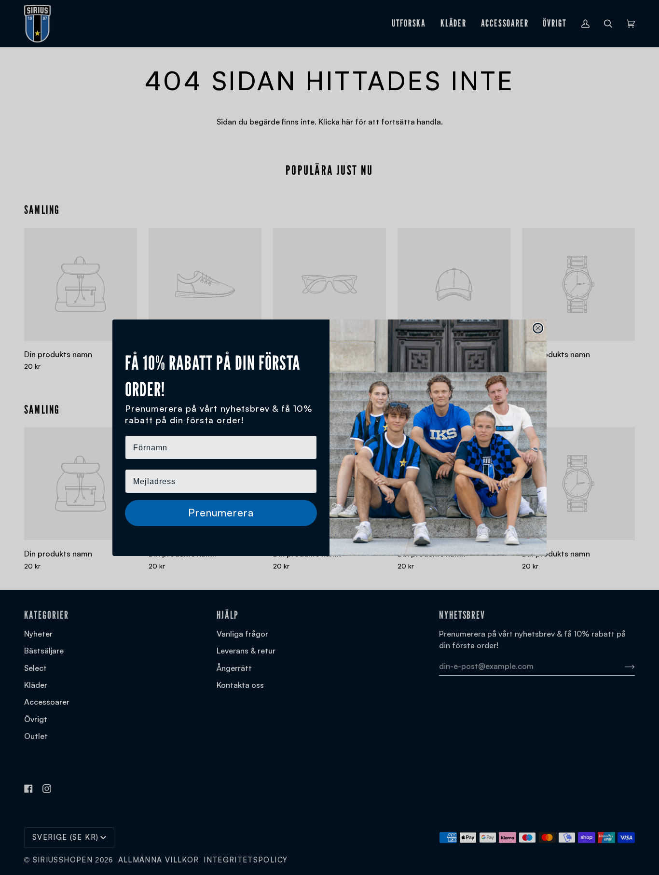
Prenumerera (221, 512)
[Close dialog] (538, 328)
